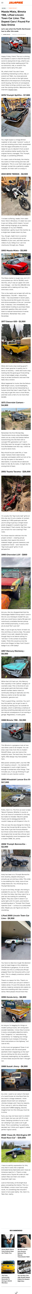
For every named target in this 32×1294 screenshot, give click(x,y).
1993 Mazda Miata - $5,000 (14, 250)
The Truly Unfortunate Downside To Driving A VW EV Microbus (7, 1279)
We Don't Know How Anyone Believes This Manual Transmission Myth (24, 1253)
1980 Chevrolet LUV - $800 (14, 554)
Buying (3, 8)
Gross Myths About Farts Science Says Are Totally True (8, 1251)
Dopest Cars (12, 90)
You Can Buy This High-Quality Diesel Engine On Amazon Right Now (24, 1278)
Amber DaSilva (6, 34)
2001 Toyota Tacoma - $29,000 (15, 471)
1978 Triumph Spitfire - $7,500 (15, 95)
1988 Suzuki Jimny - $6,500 (14, 1066)
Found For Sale (13, 8)
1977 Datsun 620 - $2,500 (13, 321)
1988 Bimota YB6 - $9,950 (13, 720)
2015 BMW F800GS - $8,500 (14, 174)
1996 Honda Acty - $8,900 (13, 997)
